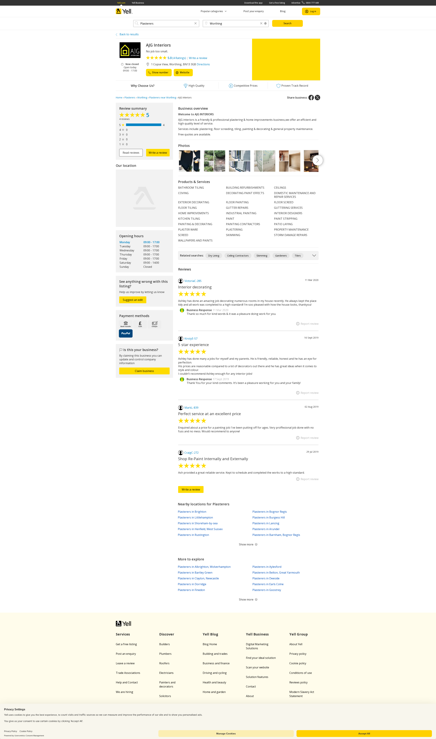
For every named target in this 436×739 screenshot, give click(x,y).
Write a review (198, 58)
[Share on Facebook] (311, 97)
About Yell (295, 644)
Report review (309, 324)
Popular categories (212, 11)
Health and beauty (214, 682)
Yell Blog (210, 634)
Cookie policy (297, 663)
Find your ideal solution (261, 658)
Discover (166, 634)
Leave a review (125, 663)
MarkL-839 (191, 407)
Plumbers (165, 654)
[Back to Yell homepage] (124, 11)
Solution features (257, 677)
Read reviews (131, 153)
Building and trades (215, 654)
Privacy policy (297, 654)
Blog (283, 11)
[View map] (144, 198)
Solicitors (165, 696)
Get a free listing (277, 2)
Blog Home (210, 644)
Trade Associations (128, 673)
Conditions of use (300, 673)
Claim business (144, 371)
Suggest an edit (133, 300)
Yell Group (298, 634)
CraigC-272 (191, 453)
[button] (195, 23)
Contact (251, 686)
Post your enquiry (253, 11)
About (250, 696)
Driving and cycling (215, 673)
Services (123, 634)
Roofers (164, 663)
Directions (203, 64)
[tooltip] (265, 23)
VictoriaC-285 (192, 281)
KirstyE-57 (190, 338)
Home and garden (214, 692)
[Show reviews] (132, 116)
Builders (164, 644)
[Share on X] (317, 97)
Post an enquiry (126, 654)
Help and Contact (127, 682)
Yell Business (138, 2)
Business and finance (216, 663)
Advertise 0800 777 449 (305, 2)
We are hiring (124, 692)
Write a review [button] (158, 153)
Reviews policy (298, 682)
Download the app (253, 2)
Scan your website (257, 667)
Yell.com (121, 2)
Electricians (166, 673)
